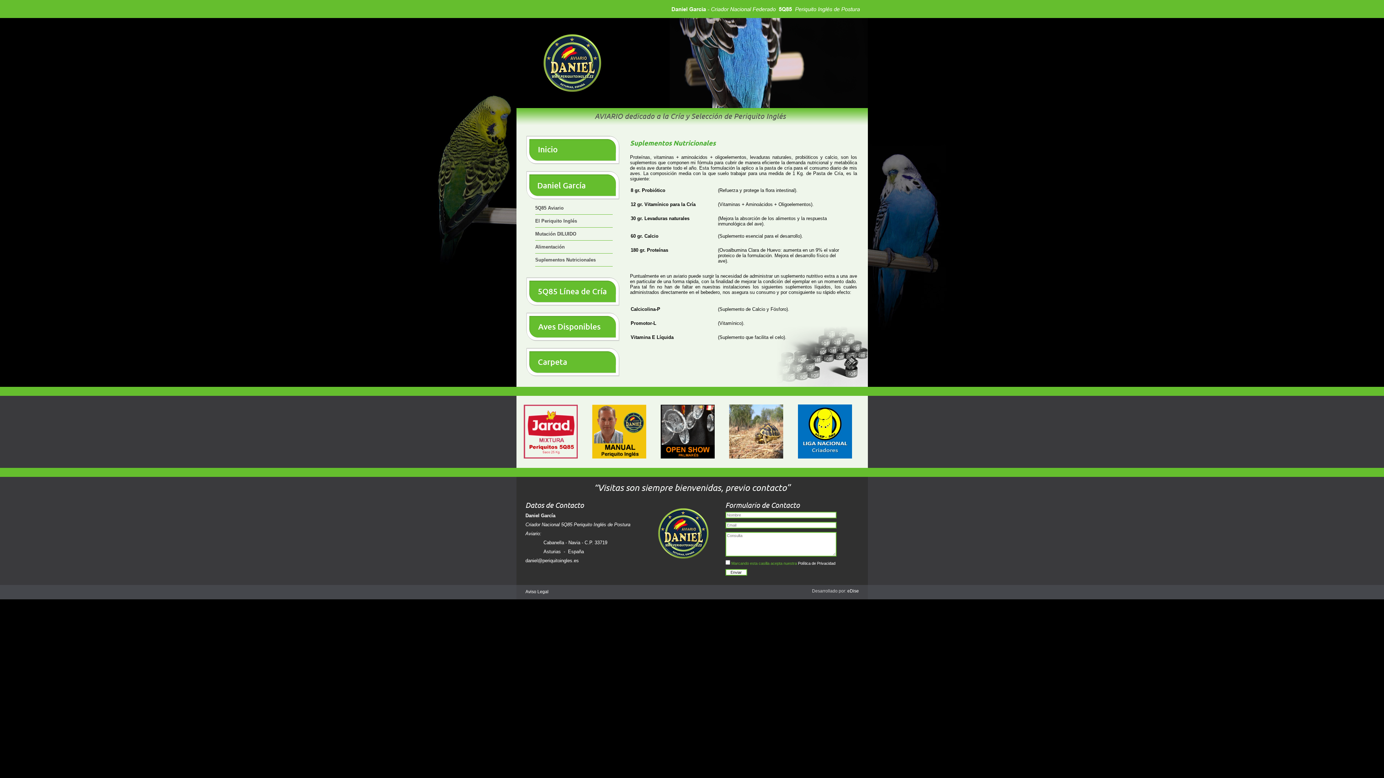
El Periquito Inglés (556, 221)
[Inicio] (573, 163)
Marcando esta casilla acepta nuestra (782, 563)
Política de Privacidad (816, 563)
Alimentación (550, 247)
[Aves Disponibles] (573, 340)
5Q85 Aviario (549, 208)
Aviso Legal (537, 591)
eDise (853, 591)
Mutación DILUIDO (555, 234)
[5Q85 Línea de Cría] (573, 304)
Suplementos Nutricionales (565, 260)
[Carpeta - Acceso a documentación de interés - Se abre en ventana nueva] (573, 375)
